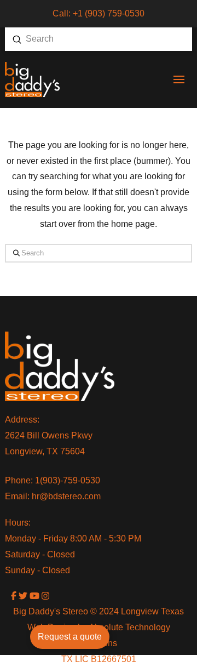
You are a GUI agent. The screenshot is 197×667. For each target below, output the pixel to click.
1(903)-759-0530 (67, 480)
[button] (179, 79)
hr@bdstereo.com (66, 496)
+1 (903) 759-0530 (108, 13)
